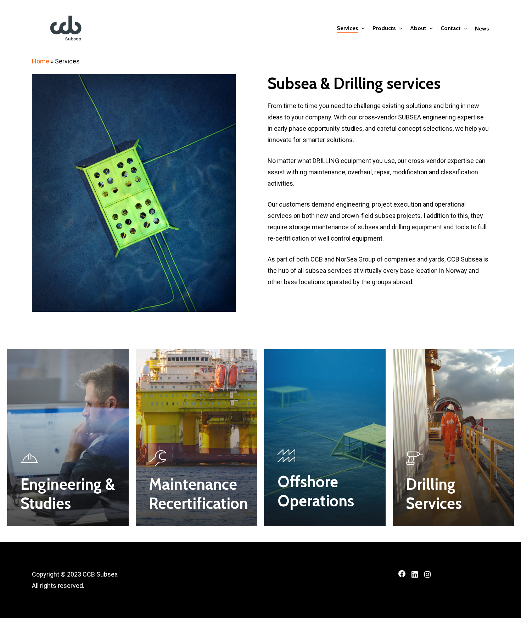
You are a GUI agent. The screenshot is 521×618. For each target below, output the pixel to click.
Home (40, 61)
